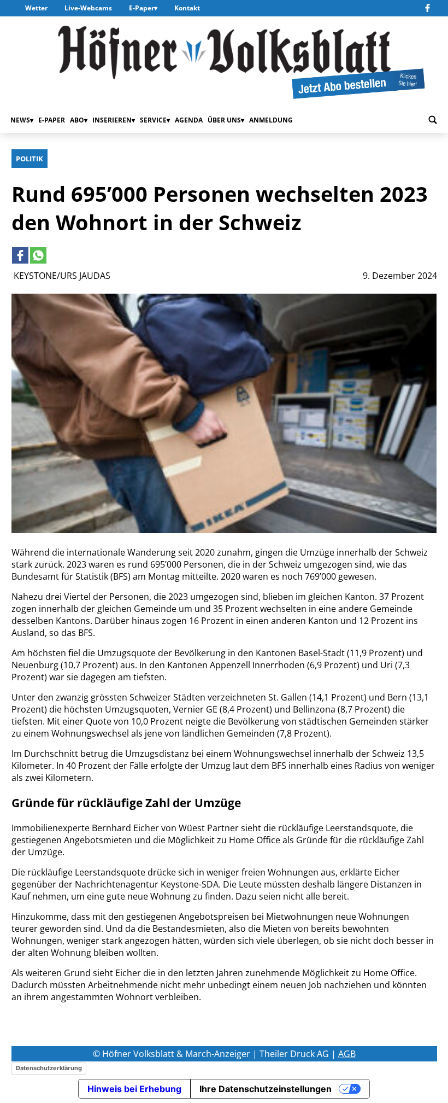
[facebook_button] (429, 8)
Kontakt (187, 8)
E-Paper (141, 8)
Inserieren (112, 120)
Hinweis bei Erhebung (134, 1088)
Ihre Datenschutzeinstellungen (265, 1088)
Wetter (36, 8)
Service (153, 120)
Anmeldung (271, 120)
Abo (77, 120)
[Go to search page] (432, 120)
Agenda (189, 120)
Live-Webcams (88, 8)
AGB (347, 1054)
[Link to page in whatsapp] (38, 255)
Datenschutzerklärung (49, 1068)
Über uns (224, 120)
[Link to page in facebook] (20, 255)
